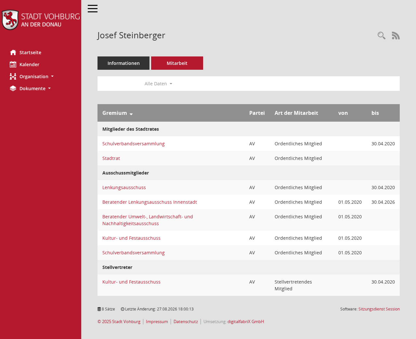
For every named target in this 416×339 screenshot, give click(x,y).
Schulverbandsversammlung (133, 143)
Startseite (30, 52)
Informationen (124, 63)
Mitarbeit (177, 63)
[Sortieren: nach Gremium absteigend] (131, 112)
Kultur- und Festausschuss (131, 238)
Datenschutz (186, 321)
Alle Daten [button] (156, 83)
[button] (40, 76)
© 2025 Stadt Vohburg (119, 321)
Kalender (29, 64)
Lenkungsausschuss (124, 187)
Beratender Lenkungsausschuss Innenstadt (149, 202)
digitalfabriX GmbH (246, 321)
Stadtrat (111, 158)
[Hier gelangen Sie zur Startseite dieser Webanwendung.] (40, 20)
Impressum (157, 321)
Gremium (114, 112)
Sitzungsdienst (379, 309)
